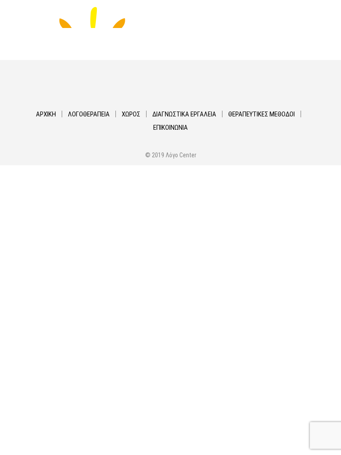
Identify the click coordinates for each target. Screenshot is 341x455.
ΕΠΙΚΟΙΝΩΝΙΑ (170, 128)
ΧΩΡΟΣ (131, 114)
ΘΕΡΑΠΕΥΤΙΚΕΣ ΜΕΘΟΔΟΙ (261, 114)
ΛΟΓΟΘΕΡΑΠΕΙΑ (89, 114)
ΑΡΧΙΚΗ (46, 114)
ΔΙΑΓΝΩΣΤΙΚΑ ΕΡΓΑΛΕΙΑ (184, 114)
